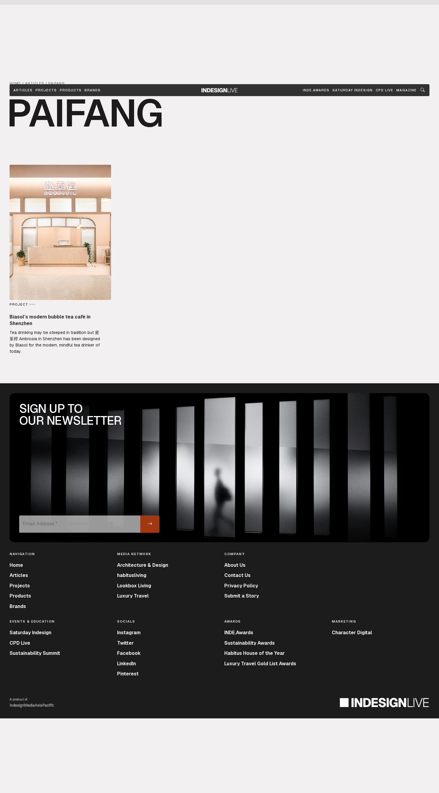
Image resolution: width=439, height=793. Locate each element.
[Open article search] (422, 90)
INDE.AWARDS (316, 90)
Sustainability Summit (35, 653)
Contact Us (237, 575)
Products (71, 90)
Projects (46, 90)
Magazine (406, 90)
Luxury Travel (133, 596)
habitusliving (131, 575)
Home (16, 565)
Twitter (125, 643)
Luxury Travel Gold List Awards (260, 663)
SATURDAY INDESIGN (352, 90)
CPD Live (20, 643)
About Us (234, 565)
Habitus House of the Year (254, 653)
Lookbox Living (134, 586)
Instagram (129, 632)
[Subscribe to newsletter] (149, 524)
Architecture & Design (142, 565)
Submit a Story (241, 596)
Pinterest (128, 674)
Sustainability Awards (249, 643)
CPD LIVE (384, 90)
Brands (93, 90)
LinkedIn (126, 663)
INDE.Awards (238, 632)
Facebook (129, 653)
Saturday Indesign (30, 632)
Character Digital (352, 632)
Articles (23, 90)
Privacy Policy (241, 586)
